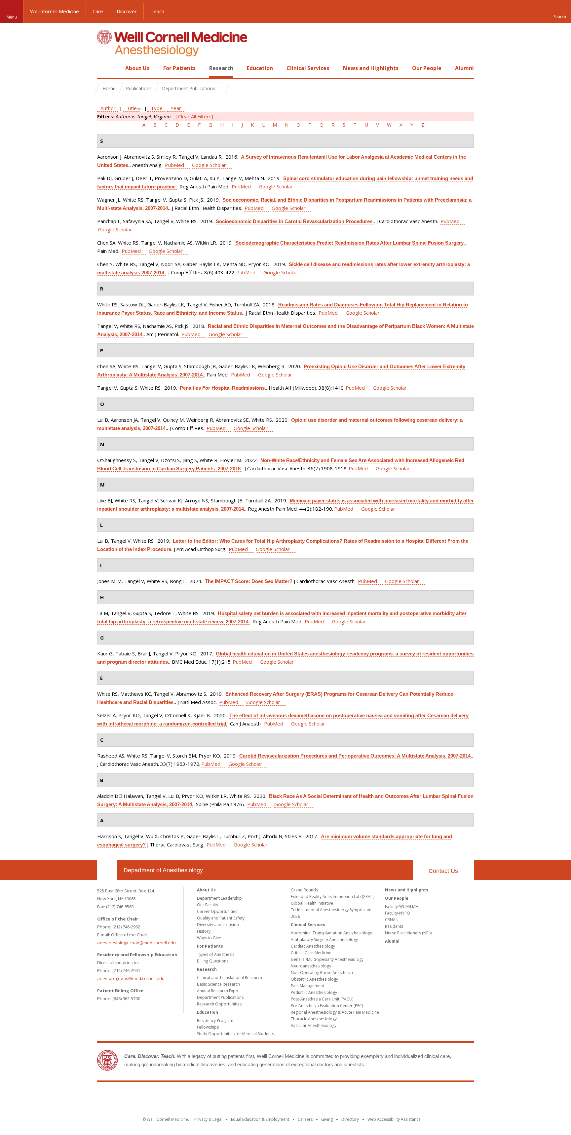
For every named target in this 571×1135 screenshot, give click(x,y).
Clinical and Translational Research (229, 977)
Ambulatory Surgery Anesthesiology (324, 939)
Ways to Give (209, 938)
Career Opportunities (217, 911)
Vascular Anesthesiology (313, 1025)
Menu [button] (12, 17)
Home (104, 68)
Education (260, 68)
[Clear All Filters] (194, 116)
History (203, 931)
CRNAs (391, 919)
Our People (426, 68)
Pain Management (307, 986)
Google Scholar (209, 165)
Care (98, 11)
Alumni (464, 68)
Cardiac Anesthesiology (313, 946)
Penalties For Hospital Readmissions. (223, 388)
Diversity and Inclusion (218, 924)
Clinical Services (307, 68)
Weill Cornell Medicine (54, 11)
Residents (394, 926)
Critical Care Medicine (311, 953)
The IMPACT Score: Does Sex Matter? (248, 581)
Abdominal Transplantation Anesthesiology (331, 933)
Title (132, 108)
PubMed (174, 165)
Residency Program (215, 1020)
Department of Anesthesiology (163, 870)
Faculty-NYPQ (397, 913)
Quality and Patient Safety (221, 918)
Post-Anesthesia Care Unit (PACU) (322, 999)
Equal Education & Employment (260, 1119)
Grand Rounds (304, 890)
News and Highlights (371, 68)
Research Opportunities (219, 1004)
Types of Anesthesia (216, 954)
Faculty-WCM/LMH (401, 906)
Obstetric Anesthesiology (314, 979)
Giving (327, 1119)
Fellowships (208, 1027)
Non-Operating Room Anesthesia (322, 972)
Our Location (107, 870)
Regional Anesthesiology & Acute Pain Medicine (335, 1012)
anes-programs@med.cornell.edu (131, 978)
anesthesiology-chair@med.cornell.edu (136, 943)
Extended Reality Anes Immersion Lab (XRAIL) (332, 896)
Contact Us (443, 871)
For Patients (179, 68)
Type (157, 108)
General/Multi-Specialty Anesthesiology (327, 959)
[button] (559, 11)
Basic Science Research (218, 984)
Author (108, 108)
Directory (350, 1119)
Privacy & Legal (208, 1119)
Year (176, 108)
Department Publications (220, 997)
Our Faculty (207, 905)
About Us (137, 68)
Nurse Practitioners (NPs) (408, 933)
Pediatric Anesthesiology (314, 992)
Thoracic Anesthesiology (314, 1019)
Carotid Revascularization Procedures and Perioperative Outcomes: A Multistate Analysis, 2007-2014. (355, 756)
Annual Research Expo (217, 991)
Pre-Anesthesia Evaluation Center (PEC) (327, 1005)
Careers (305, 1119)
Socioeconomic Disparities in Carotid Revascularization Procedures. (295, 221)
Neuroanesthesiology (311, 966)
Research (221, 68)
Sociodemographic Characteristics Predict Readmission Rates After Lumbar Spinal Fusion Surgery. (350, 243)
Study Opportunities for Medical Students (235, 1034)
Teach (157, 11)
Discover (127, 11)
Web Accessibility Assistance (394, 1119)
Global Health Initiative (312, 903)
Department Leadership (219, 898)
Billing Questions (212, 961)
